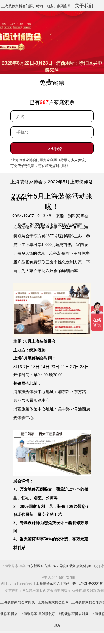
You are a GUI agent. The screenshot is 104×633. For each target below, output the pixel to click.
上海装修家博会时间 (73, 613)
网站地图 (70, 583)
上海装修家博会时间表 (17, 601)
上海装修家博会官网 (53, 601)
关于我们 (84, 5)
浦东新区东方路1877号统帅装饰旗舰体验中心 (62, 565)
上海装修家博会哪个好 (37, 613)
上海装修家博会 (48, 583)
